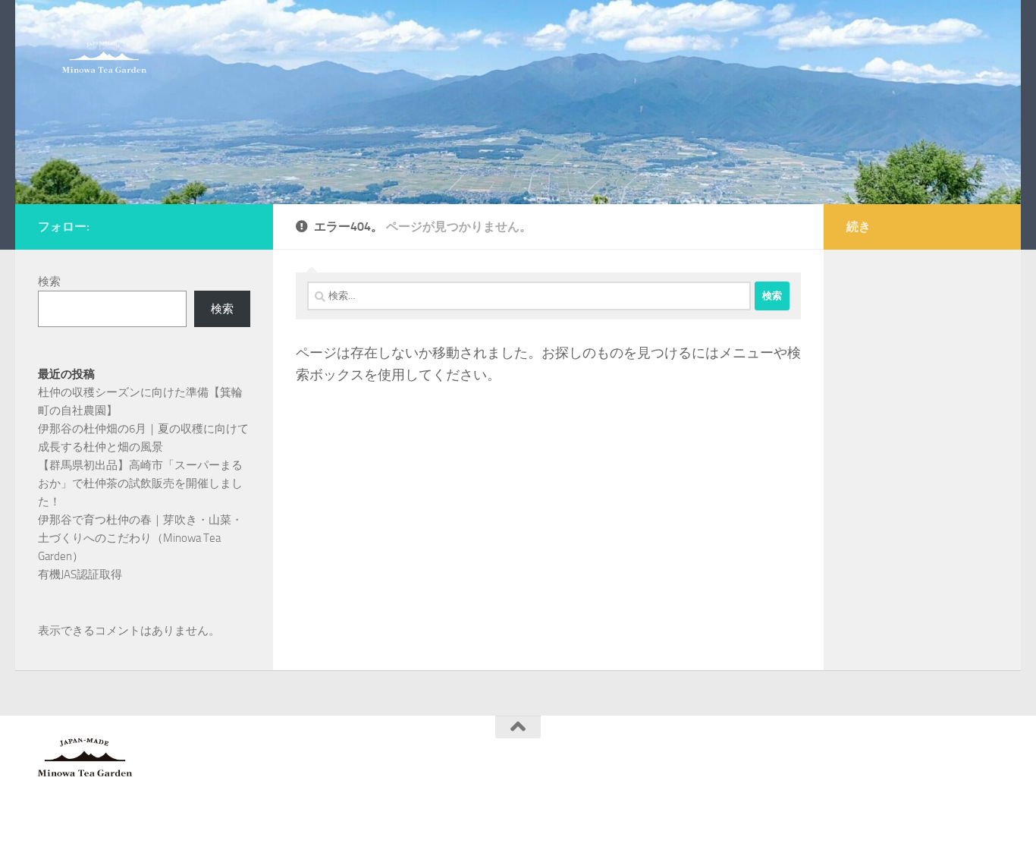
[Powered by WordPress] (95, 821)
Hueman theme (222, 821)
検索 (49, 281)
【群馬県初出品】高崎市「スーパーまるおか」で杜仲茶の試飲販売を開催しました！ (140, 483)
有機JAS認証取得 (80, 574)
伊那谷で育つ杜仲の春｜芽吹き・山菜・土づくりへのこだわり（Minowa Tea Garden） (140, 538)
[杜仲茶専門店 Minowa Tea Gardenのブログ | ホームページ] (104, 56)
